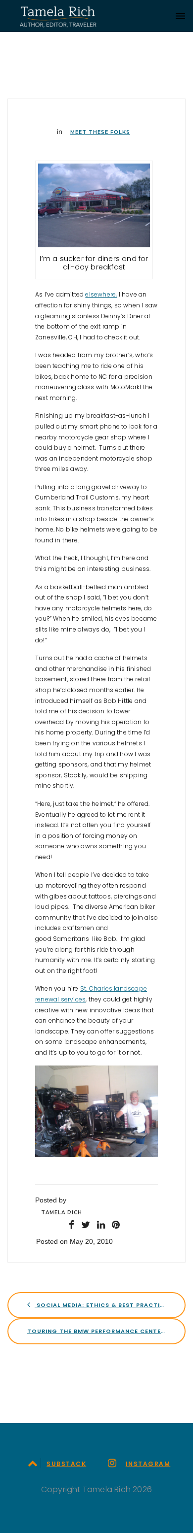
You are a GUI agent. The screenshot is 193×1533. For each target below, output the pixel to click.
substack (66, 1464)
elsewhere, (101, 294)
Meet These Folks (100, 132)
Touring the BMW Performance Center (97, 1330)
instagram (148, 1464)
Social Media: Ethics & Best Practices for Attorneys (110, 1304)
